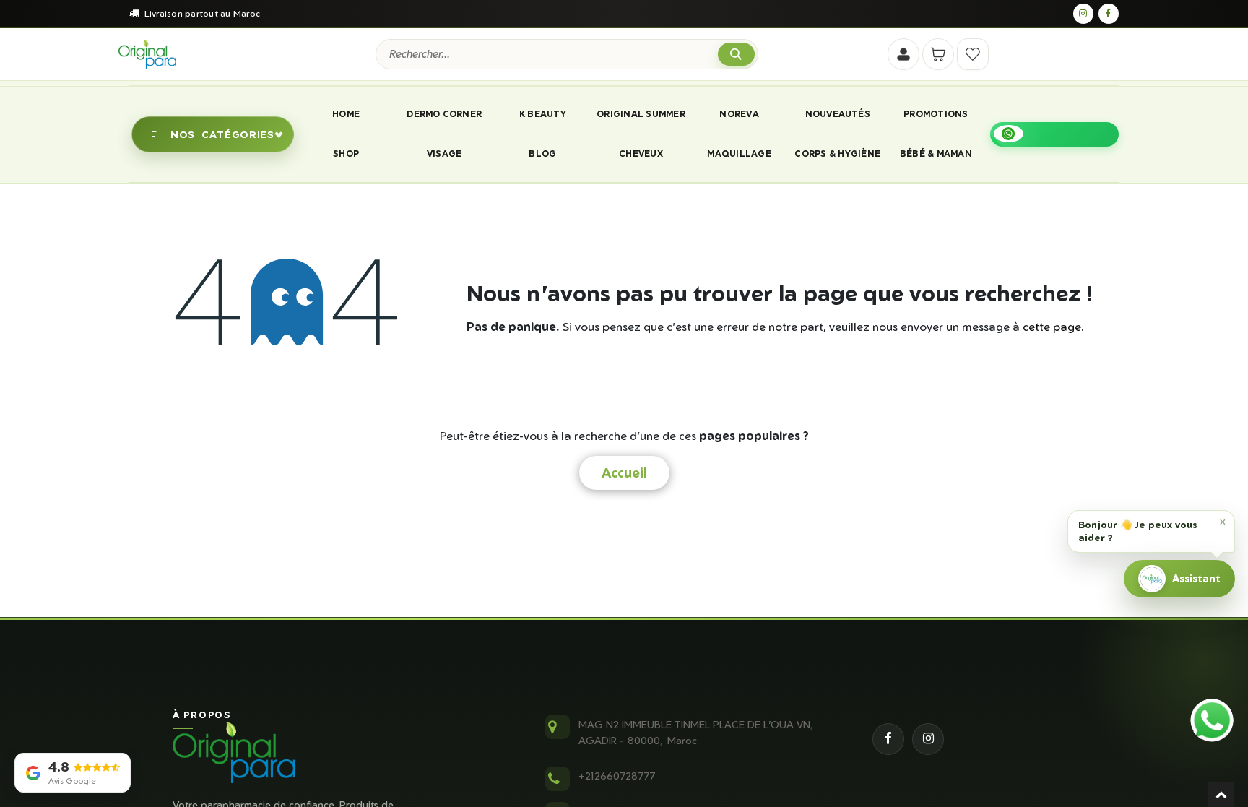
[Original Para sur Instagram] (1083, 14)
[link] (1054, 134)
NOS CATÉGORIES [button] (222, 134)
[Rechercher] (736, 54)
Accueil (624, 472)
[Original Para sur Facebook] (1108, 14)
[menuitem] (345, 114)
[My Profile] (903, 54)
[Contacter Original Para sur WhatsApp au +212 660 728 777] (1212, 720)
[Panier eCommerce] (938, 54)
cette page (1052, 326)
